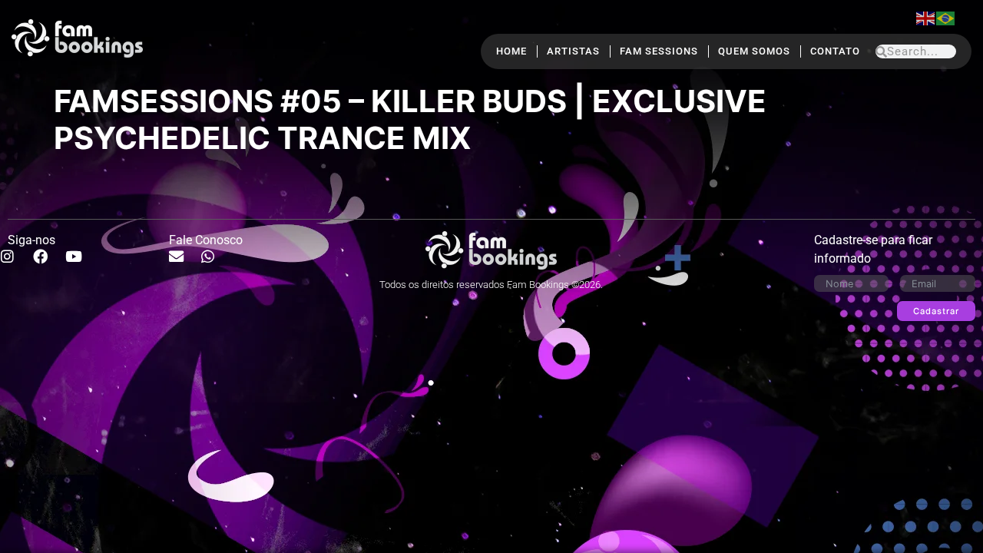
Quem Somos (754, 51)
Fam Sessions (659, 51)
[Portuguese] (946, 17)
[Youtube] (81, 263)
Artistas (573, 51)
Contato (835, 51)
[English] (926, 17)
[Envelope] (183, 263)
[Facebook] (47, 263)
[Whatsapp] (215, 263)
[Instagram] (14, 263)
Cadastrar (936, 311)
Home (511, 51)
